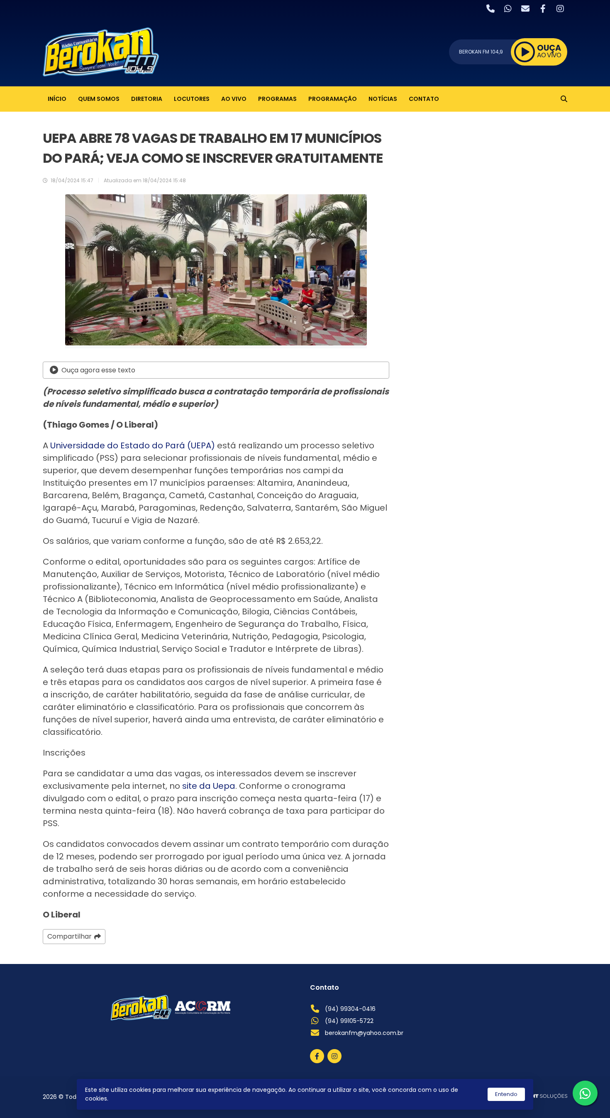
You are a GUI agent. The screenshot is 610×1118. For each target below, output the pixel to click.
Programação (332, 99)
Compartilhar (69, 936)
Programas (277, 99)
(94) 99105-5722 (349, 1021)
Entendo (506, 1094)
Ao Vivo (233, 99)
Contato (424, 99)
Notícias (382, 99)
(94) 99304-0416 (350, 1009)
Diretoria (146, 99)
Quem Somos (99, 99)
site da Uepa (208, 786)
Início (57, 99)
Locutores (192, 99)
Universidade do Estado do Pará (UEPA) (132, 445)
